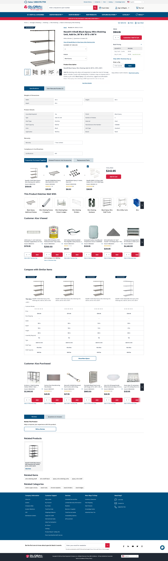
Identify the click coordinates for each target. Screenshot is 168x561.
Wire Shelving (54, 23)
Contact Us (97, 2)
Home (26, 23)
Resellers (67, 506)
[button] (135, 2)
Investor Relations (30, 509)
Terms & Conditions (80, 558)
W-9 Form (47, 525)
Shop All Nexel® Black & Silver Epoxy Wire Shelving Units (79, 42)
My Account (48, 503)
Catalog (110, 2)
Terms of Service (102, 549)
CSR (26, 512)
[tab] (34, 88)
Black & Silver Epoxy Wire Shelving (70, 23)
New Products (88, 506)
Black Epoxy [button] (68, 58)
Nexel (65, 27)
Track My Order (49, 509)
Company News (29, 506)
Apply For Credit (49, 516)
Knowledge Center (120, 2)
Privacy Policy (93, 549)
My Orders (48, 506)
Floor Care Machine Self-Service (53, 535)
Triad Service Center (70, 512)
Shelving (45, 23)
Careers (27, 503)
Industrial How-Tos (90, 512)
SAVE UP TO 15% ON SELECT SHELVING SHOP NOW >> (84, 18)
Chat (104, 2)
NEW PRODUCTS (91, 15)
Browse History (88, 2)
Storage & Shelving (35, 23)
